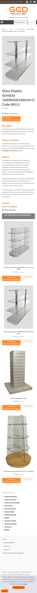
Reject (5, 591)
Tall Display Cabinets (10, 521)
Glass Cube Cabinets (10, 508)
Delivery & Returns (9, 542)
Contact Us (7, 546)
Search (32, 22)
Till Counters (8, 527)
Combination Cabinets (10, 496)
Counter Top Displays (10, 499)
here (25, 584)
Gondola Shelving (19, 29)
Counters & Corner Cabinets (12, 502)
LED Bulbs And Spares (10, 514)
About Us (6, 549)
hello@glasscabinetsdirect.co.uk (12, 150)
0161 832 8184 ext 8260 (12, 2)
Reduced (6, 517)
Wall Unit (6, 530)
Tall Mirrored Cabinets (10, 524)
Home (5, 29)
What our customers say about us (14, 553)
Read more (27, 277)
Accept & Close (18, 587)
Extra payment (8, 505)
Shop (11, 29)
